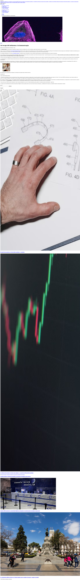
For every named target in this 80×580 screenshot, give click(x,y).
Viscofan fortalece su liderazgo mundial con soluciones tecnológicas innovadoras (15, 476)
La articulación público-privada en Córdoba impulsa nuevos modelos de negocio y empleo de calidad (19, 577)
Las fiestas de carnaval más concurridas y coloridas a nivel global (46, 1)
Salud (1, 43)
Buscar (1, 85)
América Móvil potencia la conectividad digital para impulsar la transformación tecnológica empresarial (20, 510)
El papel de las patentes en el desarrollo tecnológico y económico (27, 1)
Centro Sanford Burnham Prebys (15, 50)
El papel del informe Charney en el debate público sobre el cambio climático (14, 2)
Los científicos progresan (15, 53)
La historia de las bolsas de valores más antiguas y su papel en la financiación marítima (16, 472)
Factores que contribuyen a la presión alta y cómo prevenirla (9, 1)
